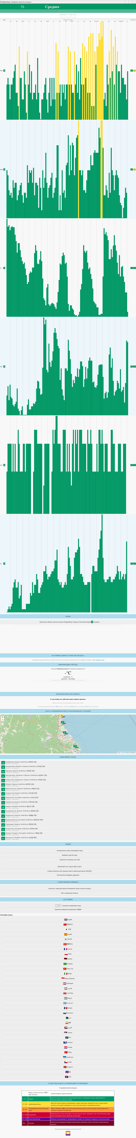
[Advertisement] (55, 639)
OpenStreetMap (125, 752)
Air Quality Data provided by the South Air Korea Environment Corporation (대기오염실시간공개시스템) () (68, 660)
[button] (62, 716)
